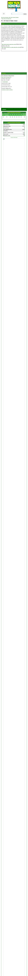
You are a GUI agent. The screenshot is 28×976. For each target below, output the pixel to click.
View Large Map (17, 108)
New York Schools (4, 17)
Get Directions (5, 81)
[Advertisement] (12, 61)
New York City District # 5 (6, 18)
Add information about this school (9, 44)
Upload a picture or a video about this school (11, 47)
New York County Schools (14, 17)
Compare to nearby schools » (7, 89)
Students (4, 109)
